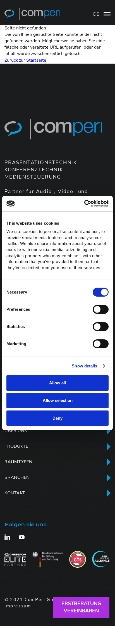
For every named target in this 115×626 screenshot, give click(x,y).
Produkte (16, 446)
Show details (84, 366)
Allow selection (58, 400)
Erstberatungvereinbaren (81, 607)
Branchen (17, 477)
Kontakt (14, 493)
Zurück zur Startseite (25, 60)
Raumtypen (18, 462)
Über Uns (15, 431)
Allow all (57, 382)
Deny (57, 417)
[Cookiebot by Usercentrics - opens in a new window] (84, 203)
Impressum (17, 606)
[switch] (101, 309)
